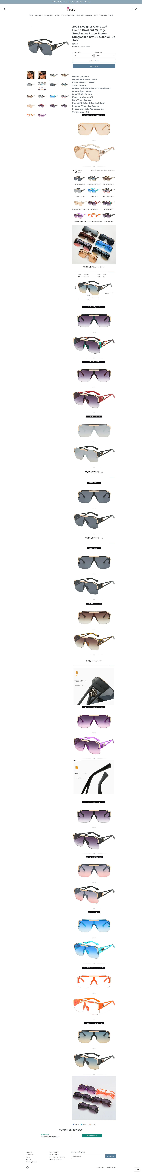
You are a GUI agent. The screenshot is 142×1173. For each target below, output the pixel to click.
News (28, 1157)
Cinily (102, 1167)
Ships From (98, 52)
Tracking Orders (31, 1162)
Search (28, 1159)
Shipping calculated (78, 46)
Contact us (29, 1154)
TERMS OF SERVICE (55, 1159)
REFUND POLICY (54, 1154)
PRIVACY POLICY (54, 1152)
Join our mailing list (78, 1152)
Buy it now (94, 66)
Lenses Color (77, 52)
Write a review (92, 1135)
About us (29, 1152)
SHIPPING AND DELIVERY (57, 1157)
